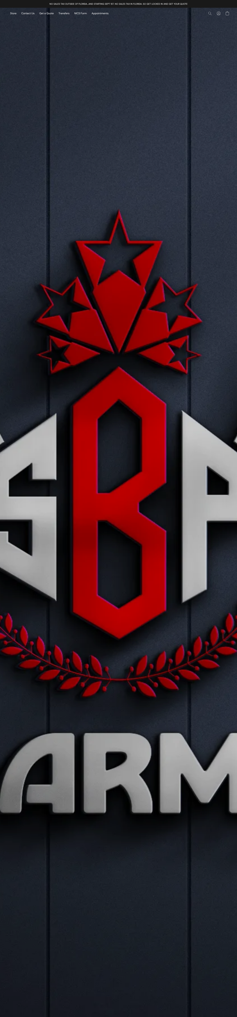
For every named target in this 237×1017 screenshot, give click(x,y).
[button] (210, 13)
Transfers (64, 13)
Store (13, 13)
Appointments (100, 13)
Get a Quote (46, 13)
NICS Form (80, 13)
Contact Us (28, 13)
